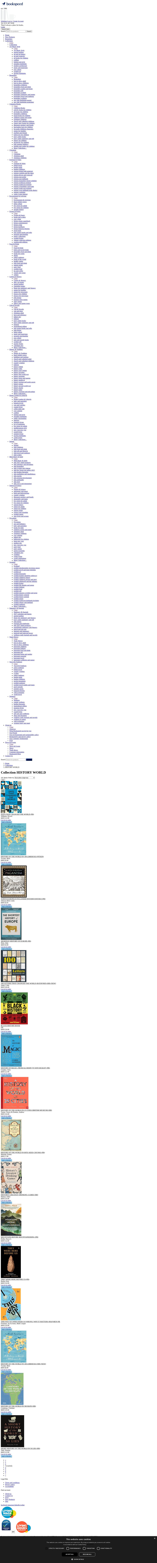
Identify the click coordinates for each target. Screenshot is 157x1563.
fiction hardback (19, 227)
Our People (13, 733)
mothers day (18, 543)
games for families (20, 131)
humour (16, 324)
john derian (17, 298)
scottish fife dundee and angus (24, 585)
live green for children (21, 208)
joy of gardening (19, 424)
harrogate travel (19, 658)
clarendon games (19, 286)
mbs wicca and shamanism (23, 484)
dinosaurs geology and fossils (23, 125)
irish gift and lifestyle (21, 451)
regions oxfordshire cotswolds (24, 186)
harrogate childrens (20, 646)
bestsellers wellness (20, 98)
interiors (16, 420)
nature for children (20, 508)
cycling (16, 673)
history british (18, 367)
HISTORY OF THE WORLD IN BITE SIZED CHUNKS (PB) (23, 1152)
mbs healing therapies (21, 472)
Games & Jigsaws (15, 277)
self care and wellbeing (21, 714)
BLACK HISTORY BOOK (10, 1026)
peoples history (19, 209)
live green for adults (20, 206)
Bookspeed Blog (15, 754)
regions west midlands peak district (25, 190)
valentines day (18, 346)
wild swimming (19, 692)
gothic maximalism (20, 418)
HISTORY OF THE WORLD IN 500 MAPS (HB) (18, 1406)
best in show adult (20, 81)
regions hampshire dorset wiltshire (25, 181)
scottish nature (18, 514)
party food (17, 267)
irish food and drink (20, 263)
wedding (17, 554)
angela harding (19, 52)
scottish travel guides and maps (24, 685)
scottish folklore (19, 587)
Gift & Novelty (14, 305)
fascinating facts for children (23, 127)
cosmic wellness (19, 702)
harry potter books (20, 137)
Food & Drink (14, 244)
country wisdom (19, 363)
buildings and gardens (21, 357)
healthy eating (18, 261)
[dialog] (78, 1549)
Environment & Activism (17, 196)
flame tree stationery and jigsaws (25, 288)
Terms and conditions (12, 1483)
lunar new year (19, 541)
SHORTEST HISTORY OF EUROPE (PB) (16, 941)
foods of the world (20, 259)
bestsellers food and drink (22, 87)
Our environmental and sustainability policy (24, 735)
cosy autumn (18, 411)
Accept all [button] (70, 1554)
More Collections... (20, 148)
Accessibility (9, 1486)
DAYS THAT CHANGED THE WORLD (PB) (17, 814)
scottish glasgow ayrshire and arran (25, 593)
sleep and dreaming (20, 715)
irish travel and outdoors (22, 453)
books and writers (20, 217)
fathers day (17, 317)
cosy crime (17, 219)
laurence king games (20, 300)
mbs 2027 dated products (22, 462)
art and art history (19, 54)
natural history (18, 505)
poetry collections (20, 236)
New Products (10, 37)
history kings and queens (22, 378)
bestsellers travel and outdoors (24, 96)
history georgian (19, 376)
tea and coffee (18, 271)
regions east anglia (20, 177)
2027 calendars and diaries (23, 614)
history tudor (18, 390)
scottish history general (21, 595)
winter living (18, 438)
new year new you (20, 430)
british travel (18, 165)
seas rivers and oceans (21, 516)
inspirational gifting (20, 326)
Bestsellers (8, 39)
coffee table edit (19, 409)
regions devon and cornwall (23, 175)
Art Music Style (14, 46)
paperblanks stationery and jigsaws (25, 627)
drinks (16, 255)
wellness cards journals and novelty (25, 635)
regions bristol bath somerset (23, 171)
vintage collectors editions (22, 240)
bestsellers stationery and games (24, 94)
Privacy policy (10, 1484)
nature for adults (19, 507)
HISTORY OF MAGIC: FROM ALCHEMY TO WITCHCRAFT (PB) (25, 1068)
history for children (20, 140)
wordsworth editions (20, 242)
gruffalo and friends (20, 133)
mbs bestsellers (19, 466)
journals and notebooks (21, 623)
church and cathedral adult (22, 359)
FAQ (11, 740)
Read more (90, 1544)
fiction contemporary (21, 223)
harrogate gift (18, 652)
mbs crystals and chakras (22, 468)
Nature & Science (15, 485)
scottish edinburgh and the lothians (25, 581)
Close (11, 43)
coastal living (18, 407)
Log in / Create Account (15, 21)
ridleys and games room (22, 303)
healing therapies (19, 704)
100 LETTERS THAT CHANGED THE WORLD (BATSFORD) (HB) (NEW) (28, 983)
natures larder (18, 265)
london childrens (19, 169)
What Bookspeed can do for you (20, 731)
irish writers (18, 455)
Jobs (6, 1501)
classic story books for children (24, 123)
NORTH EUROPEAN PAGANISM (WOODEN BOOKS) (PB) (23, 899)
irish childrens (18, 447)
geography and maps (21, 499)
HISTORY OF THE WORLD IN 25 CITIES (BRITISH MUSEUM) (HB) (26, 1110)
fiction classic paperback (22, 221)
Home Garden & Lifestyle (18, 395)
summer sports (18, 689)
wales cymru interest (20, 194)
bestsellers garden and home (23, 89)
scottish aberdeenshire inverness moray (27, 568)
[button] (78, 1559)
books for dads (19, 528)
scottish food (18, 269)
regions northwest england (22, 185)
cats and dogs (18, 311)
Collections (9, 41)
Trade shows (13, 750)
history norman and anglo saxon (24, 382)
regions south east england (22, 188)
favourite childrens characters (23, 129)
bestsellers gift (18, 91)
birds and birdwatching (21, 493)
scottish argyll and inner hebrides (25, 570)
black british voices (20, 202)
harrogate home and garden (23, 654)
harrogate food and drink (22, 650)
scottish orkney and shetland (23, 602)
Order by (7, 778)
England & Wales (15, 160)
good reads (17, 231)
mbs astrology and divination (23, 464)
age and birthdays (20, 524)
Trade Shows (13, 637)
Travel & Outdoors (15, 662)
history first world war (21, 374)
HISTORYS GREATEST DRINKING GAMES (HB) (19, 1195)
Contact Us (9, 756)
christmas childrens (20, 119)
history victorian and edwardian (24, 392)
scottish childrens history (22, 577)
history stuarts (18, 388)
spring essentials (19, 551)
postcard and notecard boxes (23, 633)
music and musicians (21, 68)
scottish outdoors (19, 604)
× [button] (154, 1538)
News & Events (10, 742)
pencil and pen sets (20, 629)
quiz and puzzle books (21, 340)
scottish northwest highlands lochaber (26, 600)
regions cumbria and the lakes (24, 173)
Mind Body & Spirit (16, 457)
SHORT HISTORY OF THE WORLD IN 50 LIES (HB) (20, 1448)
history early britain (20, 370)
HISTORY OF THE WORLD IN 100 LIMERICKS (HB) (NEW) (23, 1364)
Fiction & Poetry (15, 211)
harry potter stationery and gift (24, 139)
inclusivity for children (21, 142)
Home (7, 35)
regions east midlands (21, 179)
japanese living (19, 422)
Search (3, 31)
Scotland (12, 562)
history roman (18, 384)
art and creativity (19, 56)
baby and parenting (20, 401)
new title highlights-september (24, 102)
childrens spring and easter (23, 117)
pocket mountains (20, 681)
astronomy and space (21, 491)
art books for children (21, 58)
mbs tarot (17, 482)
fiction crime (18, 225)
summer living (18, 434)
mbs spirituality (19, 480)
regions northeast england (22, 183)
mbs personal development (23, 478)
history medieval (19, 380)
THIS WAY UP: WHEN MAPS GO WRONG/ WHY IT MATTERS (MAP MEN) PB (30, 1322)
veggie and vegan (20, 273)
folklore (16, 319)
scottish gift (17, 342)
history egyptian (19, 372)
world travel (18, 694)
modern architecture (20, 66)
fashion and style (19, 62)
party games (18, 301)
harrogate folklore (20, 648)
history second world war (22, 386)
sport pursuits (18, 687)
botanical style (18, 403)
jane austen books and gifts (23, 232)
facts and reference (20, 315)
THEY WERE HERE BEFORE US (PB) (15, 1279)
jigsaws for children (20, 294)
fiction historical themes (22, 229)
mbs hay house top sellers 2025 (24, 470)
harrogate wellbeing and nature (24, 660)
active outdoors (19, 668)
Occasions (12, 518)
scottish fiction (18, 238)
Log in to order (6, 820)
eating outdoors (19, 257)
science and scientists (21, 512)
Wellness (12, 696)
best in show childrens (21, 83)
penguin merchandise (21, 234)
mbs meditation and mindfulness (24, 474)
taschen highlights (20, 73)
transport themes (19, 691)
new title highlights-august (22, 100)
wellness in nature (20, 719)
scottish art (17, 71)
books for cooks (19, 254)
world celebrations (20, 558)
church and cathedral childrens (24, 121)
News (11, 748)
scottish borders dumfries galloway (25, 576)
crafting (16, 60)
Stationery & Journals (16, 608)
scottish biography (20, 574)
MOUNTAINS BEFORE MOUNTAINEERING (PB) (19, 1237)
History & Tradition (16, 349)
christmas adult (19, 156)
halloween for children (21, 135)
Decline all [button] (87, 1554)
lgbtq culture (18, 204)
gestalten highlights (20, 64)
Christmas (12, 150)
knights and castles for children (24, 146)
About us (8, 725)
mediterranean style (20, 428)
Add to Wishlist (6, 822)
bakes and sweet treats (21, 250)
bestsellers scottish (20, 93)
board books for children (22, 116)
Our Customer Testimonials (18, 738)
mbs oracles (18, 476)
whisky (16, 275)
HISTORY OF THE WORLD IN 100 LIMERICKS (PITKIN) (22, 856)
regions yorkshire (19, 192)
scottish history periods (21, 597)
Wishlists (4, 21)
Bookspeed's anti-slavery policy (20, 737)
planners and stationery (21, 631)
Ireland (11, 441)
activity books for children (22, 110)
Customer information (16, 752)
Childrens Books (15, 104)
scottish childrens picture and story (25, 579)
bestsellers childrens (20, 85)
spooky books (18, 344)
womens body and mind (22, 723)
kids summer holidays (21, 144)
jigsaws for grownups (21, 296)
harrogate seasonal (20, 656)
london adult (18, 167)
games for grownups (20, 292)
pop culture (17, 69)
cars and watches (19, 405)
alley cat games (19, 282)
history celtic (18, 369)
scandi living (18, 432)
